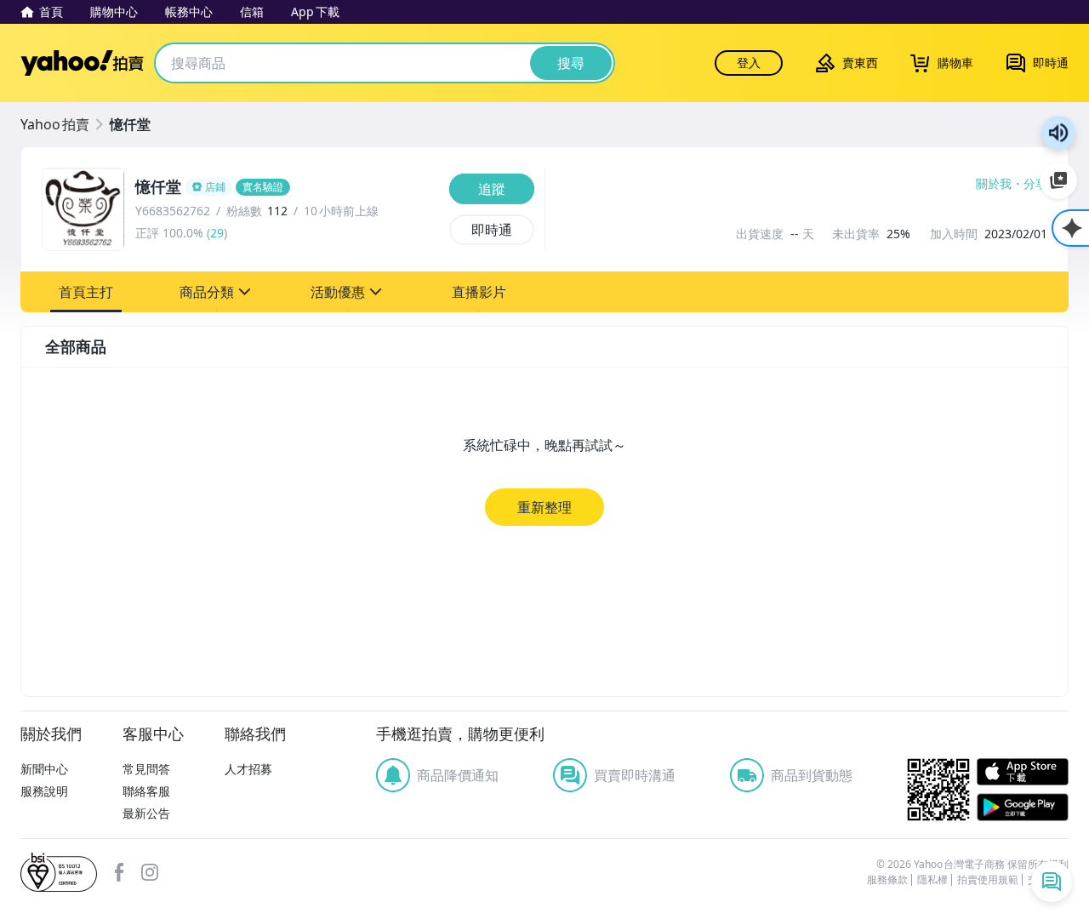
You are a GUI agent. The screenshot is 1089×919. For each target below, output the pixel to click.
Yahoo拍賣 (82, 63)
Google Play (1023, 807)
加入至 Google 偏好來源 (1058, 180)
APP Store (1023, 772)
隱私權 (932, 880)
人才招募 (248, 769)
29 (217, 233)
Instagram (149, 872)
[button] (85, 291)
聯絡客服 (146, 791)
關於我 (994, 184)
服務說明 (44, 791)
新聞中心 (44, 769)
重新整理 (544, 507)
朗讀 (1058, 133)
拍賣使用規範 (987, 880)
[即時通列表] (1051, 881)
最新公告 (146, 813)
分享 (1035, 184)
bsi (58, 872)
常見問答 (146, 769)
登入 (749, 62)
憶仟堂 (130, 124)
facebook (119, 872)
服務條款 (887, 880)
